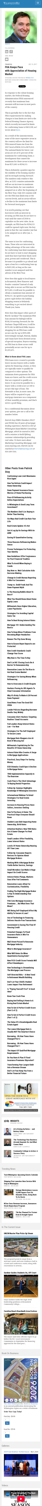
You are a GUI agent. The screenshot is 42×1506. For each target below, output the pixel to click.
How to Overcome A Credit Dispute (21, 684)
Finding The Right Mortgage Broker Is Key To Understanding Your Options (21, 894)
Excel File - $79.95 (9, 1429)
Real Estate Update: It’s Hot (18, 526)
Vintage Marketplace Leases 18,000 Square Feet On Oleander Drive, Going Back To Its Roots (27, 1193)
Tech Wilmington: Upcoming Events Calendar (21, 1175)
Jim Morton (17, 1156)
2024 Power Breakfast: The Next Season (16, 1452)
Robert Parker (17, 1134)
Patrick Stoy (30, 78)
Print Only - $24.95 (9, 1416)
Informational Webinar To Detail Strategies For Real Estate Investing (20, 798)
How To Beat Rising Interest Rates (21, 620)
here (18, 130)
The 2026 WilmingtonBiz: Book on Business (21, 1404)
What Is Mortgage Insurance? (19, 949)
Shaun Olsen (17, 1147)
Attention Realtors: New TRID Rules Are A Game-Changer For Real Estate (21, 831)
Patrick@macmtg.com (23, 448)
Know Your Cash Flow (16, 996)
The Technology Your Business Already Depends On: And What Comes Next (25, 1142)
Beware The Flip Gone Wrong (19, 639)
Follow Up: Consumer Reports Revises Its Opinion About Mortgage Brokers (19, 855)
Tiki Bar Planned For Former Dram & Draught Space (26, 1213)
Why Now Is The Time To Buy (18, 658)
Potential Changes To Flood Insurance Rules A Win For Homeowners (18, 934)
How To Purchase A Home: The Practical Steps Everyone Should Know (20, 814)
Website (7, 44)
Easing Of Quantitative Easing (19, 537)
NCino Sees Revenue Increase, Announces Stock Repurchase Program (20, 1204)
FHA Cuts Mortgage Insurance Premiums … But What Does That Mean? (20, 903)
